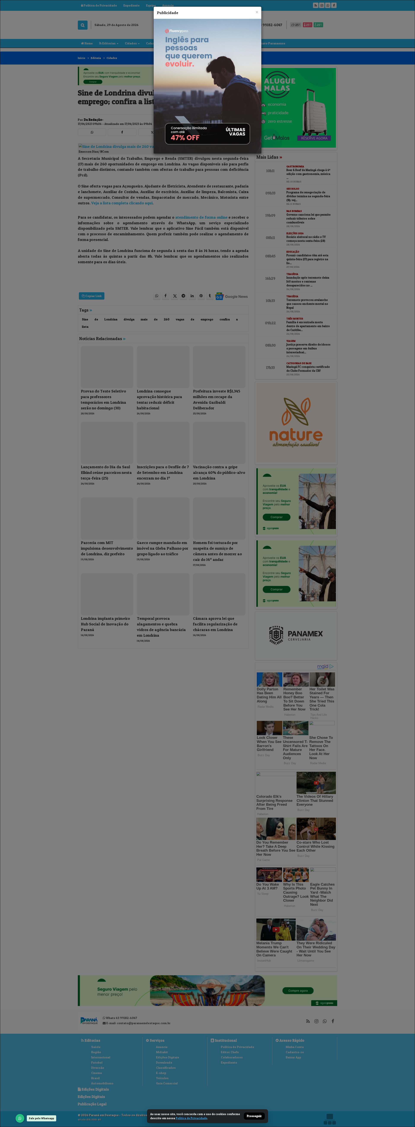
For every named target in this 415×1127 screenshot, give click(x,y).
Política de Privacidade (191, 1118)
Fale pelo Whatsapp (41, 1118)
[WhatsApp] (20, 1118)
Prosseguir (254, 1116)
